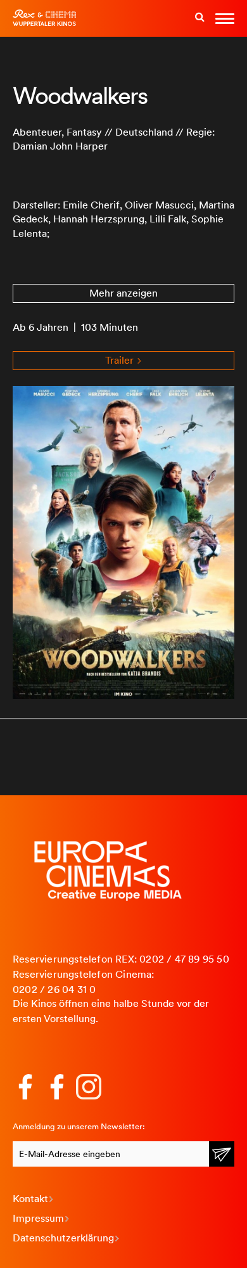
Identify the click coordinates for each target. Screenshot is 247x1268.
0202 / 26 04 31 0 (54, 989)
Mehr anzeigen (123, 293)
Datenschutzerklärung (63, 1238)
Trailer (120, 360)
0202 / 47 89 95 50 (184, 959)
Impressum (38, 1218)
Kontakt (30, 1199)
